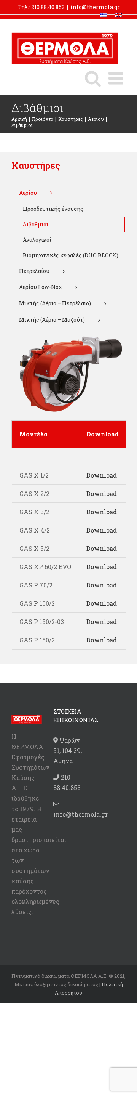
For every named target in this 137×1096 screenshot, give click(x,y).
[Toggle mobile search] (93, 78)
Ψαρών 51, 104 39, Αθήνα (67, 750)
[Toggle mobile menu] (117, 78)
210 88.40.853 (48, 7)
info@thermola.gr (95, 7)
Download (101, 475)
